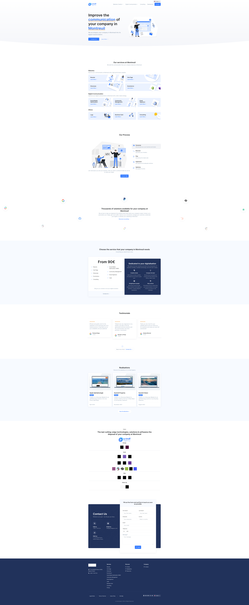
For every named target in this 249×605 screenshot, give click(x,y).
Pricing (108, 587)
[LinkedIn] (144, 596)
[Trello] (122, 485)
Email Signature (113, 274)
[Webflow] (135, 467)
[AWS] (129, 475)
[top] (245, 598)
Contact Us (94, 39)
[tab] (146, 146)
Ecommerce (96, 276)
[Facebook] (146, 596)
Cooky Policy (112, 596)
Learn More (104, 39)
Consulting (142, 4)
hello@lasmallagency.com (111, 528)
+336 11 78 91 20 (97, 528)
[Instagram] (150, 596)
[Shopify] (127, 467)
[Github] (119, 475)
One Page (95, 270)
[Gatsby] (129, 461)
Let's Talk (125, 176)
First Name (125, 510)
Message (125, 534)
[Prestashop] (118, 467)
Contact (158, 4)
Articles (128, 566)
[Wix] (131, 467)
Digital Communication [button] (131, 4)
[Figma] (122, 445)
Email (124, 522)
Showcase (95, 273)
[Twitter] (152, 596)
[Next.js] (124, 461)
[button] (122, 346)
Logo (110, 277)
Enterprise (125, 516)
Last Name (141, 510)
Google (93, 334)
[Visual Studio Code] (119, 454)
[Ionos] (124, 475)
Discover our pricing (124, 219)
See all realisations (124, 411)
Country (140, 516)
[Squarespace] (122, 467)
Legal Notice (92, 596)
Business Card (110, 583)
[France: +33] (124, 531)
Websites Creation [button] (117, 4)
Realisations (150, 4)
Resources (129, 571)
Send (139, 547)
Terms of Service (102, 596)
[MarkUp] (127, 485)
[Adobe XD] (127, 445)
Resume (95, 267)
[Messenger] (148, 596)
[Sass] (129, 454)
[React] (119, 461)
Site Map (121, 596)
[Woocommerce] (114, 467)
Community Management (115, 271)
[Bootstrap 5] (124, 454)
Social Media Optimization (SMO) (114, 575)
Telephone (125, 528)
